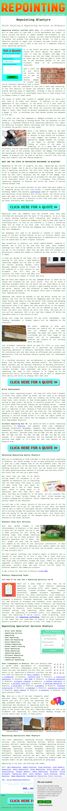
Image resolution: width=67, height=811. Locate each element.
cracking (49, 301)
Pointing (53, 772)
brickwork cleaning (22, 681)
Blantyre (21, 426)
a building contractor (20, 683)
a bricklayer (16, 686)
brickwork (60, 135)
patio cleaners (33, 675)
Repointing (6, 769)
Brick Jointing (55, 776)
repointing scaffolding (29, 617)
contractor (6, 322)
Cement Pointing (29, 767)
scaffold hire (34, 677)
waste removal (20, 690)
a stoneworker (8, 677)
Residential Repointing (37, 776)
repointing (11, 46)
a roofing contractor (53, 681)
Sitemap (3, 795)
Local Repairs (58, 767)
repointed (27, 65)
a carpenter (44, 690)
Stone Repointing (37, 769)
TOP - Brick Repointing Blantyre (16, 780)
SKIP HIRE (28, 679)
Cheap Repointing (18, 776)
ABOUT (47, 14)
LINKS (42, 14)
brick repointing (37, 123)
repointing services (28, 698)
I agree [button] (40, 802)
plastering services (56, 688)
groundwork (39, 686)
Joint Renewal (35, 774)
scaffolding (35, 192)
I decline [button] (47, 802)
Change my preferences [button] (45, 805)
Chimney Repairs (23, 772)
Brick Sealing (53, 769)
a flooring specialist (55, 679)
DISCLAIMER (61, 14)
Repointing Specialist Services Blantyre (27, 626)
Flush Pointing (44, 767)
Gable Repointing (20, 769)
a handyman (30, 688)
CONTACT (53, 14)
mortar (57, 56)
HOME (37, 14)
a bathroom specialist (52, 683)
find (9, 740)
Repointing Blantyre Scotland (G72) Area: (20, 30)
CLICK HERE (43, 571)
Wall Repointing (14, 767)
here (53, 760)
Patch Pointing (50, 774)
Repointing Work (19, 774)
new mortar (7, 288)
